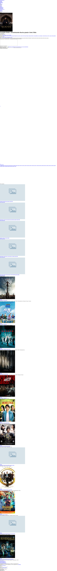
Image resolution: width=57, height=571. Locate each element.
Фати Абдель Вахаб (11, 35)
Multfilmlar (1, 2)
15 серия (32, 165)
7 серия (14, 165)
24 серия (54, 165)
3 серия (5, 165)
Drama (1, 6)
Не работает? (2, 164)
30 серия (12, 166)
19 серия (42, 165)
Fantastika (1, 10)
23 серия (51, 165)
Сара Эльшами (40, 35)
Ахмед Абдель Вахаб (53, 35)
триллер (3, 37)
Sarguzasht (1, 8)
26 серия (3, 166)
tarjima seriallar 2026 (3, 562)
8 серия (16, 165)
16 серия (34, 165)
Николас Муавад (31, 35)
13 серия (27, 165)
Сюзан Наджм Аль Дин (46, 35)
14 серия (29, 165)
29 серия (10, 166)
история (11, 37)
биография (8, 37)
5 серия (9, 165)
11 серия (22, 165)
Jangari (1, 5)
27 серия (5, 166)
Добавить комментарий (3, 47)
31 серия (15, 166)
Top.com (2, 0)
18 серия (39, 165)
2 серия (3, 165)
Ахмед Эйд (22, 35)
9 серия (18, 165)
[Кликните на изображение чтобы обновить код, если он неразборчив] (18, 46)
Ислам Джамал (26, 35)
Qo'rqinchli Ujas (2, 9)
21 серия (46, 165)
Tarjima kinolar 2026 (3, 561)
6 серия (11, 165)
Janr (0, 3)
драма (5, 37)
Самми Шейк (36, 35)
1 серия (1, 165)
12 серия (25, 165)
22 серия (49, 165)
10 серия (20, 165)
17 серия (37, 165)
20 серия (44, 165)
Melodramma (2, 7)
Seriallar (1, 1)
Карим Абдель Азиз (5, 35)
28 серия (7, 166)
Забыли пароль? (4, 567)
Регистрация (4, 565)
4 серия (7, 165)
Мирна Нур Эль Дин (17, 35)
